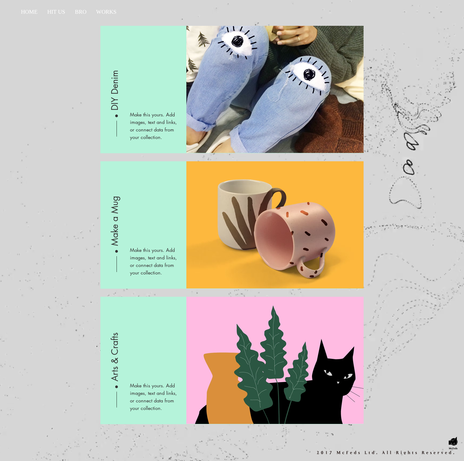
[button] (115, 76)
